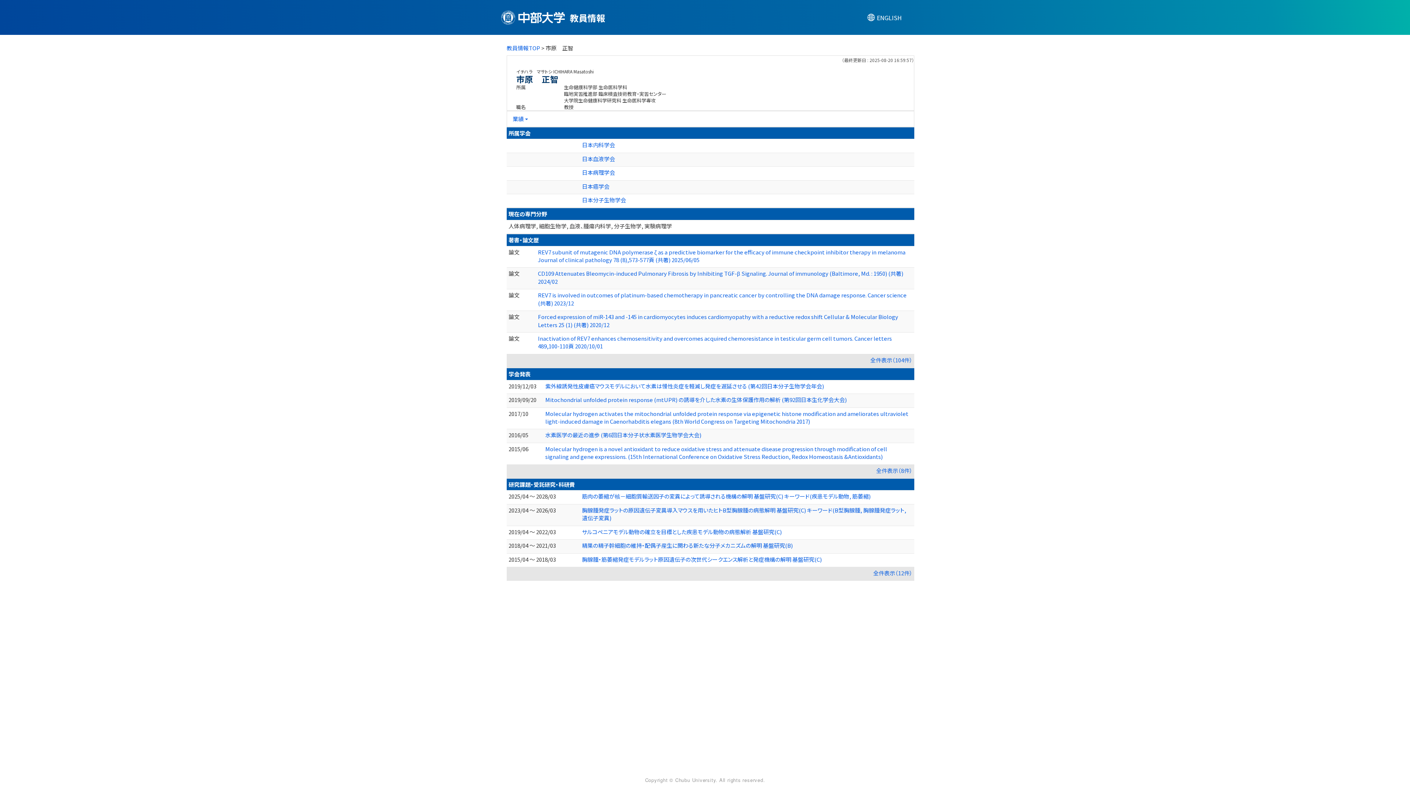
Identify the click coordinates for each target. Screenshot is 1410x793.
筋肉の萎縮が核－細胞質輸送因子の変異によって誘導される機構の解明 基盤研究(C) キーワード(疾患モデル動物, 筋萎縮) (726, 496)
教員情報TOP (523, 48)
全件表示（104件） (891, 360)
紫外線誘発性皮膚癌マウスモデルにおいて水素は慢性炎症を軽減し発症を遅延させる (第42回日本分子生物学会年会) (684, 386)
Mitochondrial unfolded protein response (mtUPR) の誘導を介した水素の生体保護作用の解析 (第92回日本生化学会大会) (696, 399)
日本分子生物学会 (604, 200)
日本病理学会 (598, 172)
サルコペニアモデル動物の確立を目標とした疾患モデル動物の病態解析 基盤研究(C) (682, 532)
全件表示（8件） (894, 470)
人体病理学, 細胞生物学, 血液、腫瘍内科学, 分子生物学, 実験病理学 (590, 226)
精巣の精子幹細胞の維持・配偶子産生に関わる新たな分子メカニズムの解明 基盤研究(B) (687, 545)
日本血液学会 (598, 159)
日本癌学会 (596, 186)
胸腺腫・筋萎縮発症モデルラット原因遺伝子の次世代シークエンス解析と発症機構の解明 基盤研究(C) (702, 559)
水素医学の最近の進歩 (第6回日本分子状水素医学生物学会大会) (623, 435)
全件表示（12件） (892, 573)
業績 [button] (518, 119)
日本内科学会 (598, 145)
